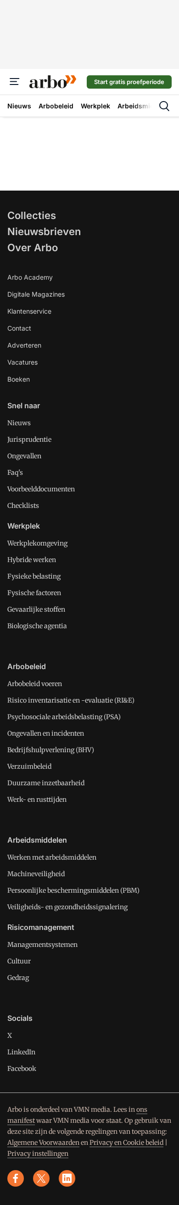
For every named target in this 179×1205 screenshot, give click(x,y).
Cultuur (19, 961)
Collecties (31, 215)
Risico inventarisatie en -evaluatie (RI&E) (70, 700)
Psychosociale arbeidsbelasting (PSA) (64, 717)
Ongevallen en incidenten (45, 733)
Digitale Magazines (36, 294)
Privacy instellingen (37, 1153)
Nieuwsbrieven (44, 231)
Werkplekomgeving (37, 543)
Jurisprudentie (29, 439)
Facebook (21, 1068)
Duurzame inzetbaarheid (45, 783)
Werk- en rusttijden (37, 799)
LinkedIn (21, 1052)
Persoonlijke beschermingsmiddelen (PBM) (73, 890)
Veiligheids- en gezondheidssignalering (67, 907)
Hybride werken (31, 560)
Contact (19, 328)
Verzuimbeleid (29, 766)
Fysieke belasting (34, 576)
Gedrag (18, 978)
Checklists (23, 505)
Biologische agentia (37, 626)
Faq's (15, 472)
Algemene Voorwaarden (43, 1142)
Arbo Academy (30, 277)
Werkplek (23, 525)
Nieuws (19, 423)
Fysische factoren (34, 593)
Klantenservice (29, 311)
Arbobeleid (26, 666)
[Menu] (14, 82)
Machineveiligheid (36, 874)
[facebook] (15, 1178)
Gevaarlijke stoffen (36, 609)
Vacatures (22, 362)
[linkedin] (67, 1178)
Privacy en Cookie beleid (126, 1142)
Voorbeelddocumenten (41, 489)
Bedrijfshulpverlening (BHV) (50, 750)
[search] (164, 106)
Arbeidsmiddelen (37, 840)
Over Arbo (32, 247)
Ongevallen (24, 456)
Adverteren (24, 345)
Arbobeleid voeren (34, 684)
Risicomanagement (40, 927)
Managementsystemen (42, 944)
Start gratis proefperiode (129, 81)
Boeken (18, 379)
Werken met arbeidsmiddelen (51, 857)
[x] (41, 1178)
